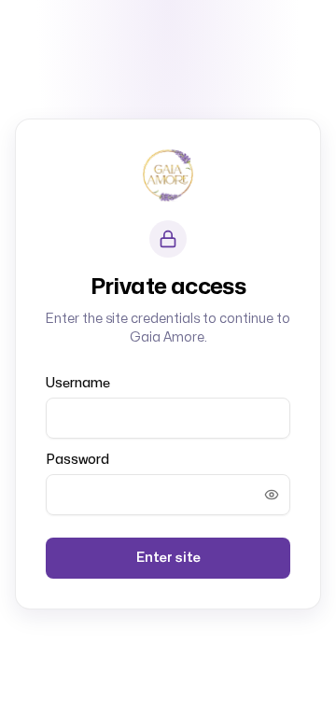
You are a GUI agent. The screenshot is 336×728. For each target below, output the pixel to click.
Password (77, 460)
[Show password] (271, 494)
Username (78, 383)
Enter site (168, 558)
